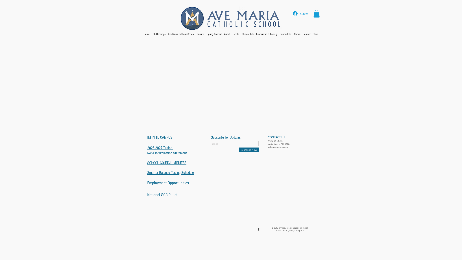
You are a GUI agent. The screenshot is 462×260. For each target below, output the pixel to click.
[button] (316, 14)
